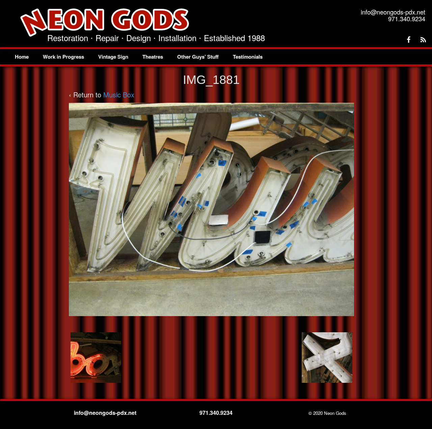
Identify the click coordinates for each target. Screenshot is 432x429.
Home (22, 56)
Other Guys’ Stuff (198, 56)
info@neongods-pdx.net (106, 413)
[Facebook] (408, 40)
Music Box (118, 94)
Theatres (152, 56)
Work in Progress (63, 56)
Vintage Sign (113, 56)
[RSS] (423, 40)
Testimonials (248, 56)
